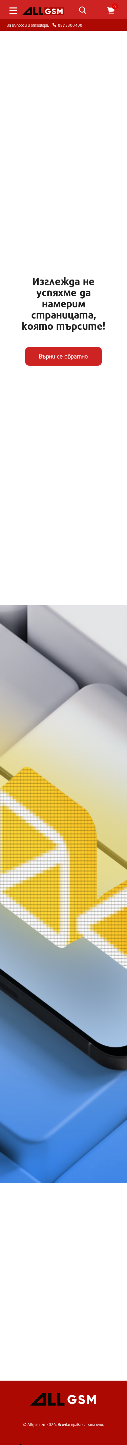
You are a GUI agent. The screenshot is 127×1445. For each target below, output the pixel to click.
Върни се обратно (63, 356)
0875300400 (69, 25)
